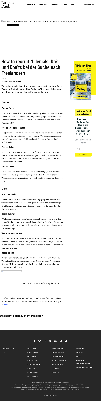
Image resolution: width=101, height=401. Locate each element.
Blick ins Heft (83, 65)
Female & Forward (57, 364)
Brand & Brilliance (32, 352)
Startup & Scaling (57, 348)
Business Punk (8, 4)
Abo (4, 352)
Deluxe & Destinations (59, 360)
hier (5, 304)
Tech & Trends (31, 348)
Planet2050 (55, 372)
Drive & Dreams (32, 360)
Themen (30, 5)
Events (64, 5)
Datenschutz (80, 348)
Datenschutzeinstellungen (84, 367)
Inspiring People (32, 376)
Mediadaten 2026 (8, 348)
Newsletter (43, 5)
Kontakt (78, 356)
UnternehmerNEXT (33, 372)
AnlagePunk (55, 368)
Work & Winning (13, 25)
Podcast (54, 5)
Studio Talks (31, 368)
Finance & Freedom (58, 356)
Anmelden (83, 155)
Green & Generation (33, 364)
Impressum (79, 352)
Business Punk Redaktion (11, 81)
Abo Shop (75, 5)
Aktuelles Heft (88, 5)
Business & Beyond (58, 352)
